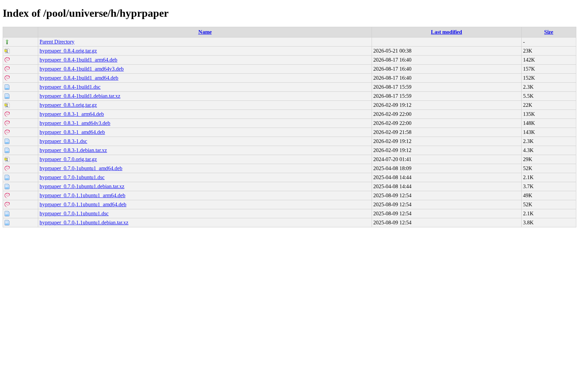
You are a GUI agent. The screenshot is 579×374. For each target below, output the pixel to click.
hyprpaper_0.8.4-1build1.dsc (70, 87)
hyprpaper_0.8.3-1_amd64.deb (72, 132)
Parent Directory (57, 42)
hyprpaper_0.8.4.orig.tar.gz (68, 51)
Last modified (446, 32)
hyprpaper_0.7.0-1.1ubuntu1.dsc (74, 213)
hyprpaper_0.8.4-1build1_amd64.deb (79, 78)
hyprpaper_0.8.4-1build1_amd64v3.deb (82, 69)
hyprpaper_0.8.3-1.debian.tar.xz (73, 150)
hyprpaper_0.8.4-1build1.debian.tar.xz (80, 96)
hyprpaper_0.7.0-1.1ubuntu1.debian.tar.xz (84, 222)
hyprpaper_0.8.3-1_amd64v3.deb (75, 123)
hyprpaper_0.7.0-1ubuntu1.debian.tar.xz (82, 186)
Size (548, 32)
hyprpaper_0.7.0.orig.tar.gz (68, 159)
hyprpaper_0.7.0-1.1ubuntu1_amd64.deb (83, 204)
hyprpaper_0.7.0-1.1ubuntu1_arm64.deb (82, 195)
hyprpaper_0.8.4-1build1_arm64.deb (78, 60)
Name (205, 32)
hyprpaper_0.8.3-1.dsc (63, 141)
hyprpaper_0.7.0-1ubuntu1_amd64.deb (81, 168)
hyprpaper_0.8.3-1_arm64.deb (72, 114)
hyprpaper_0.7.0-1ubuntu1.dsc (72, 177)
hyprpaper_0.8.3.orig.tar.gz (68, 105)
